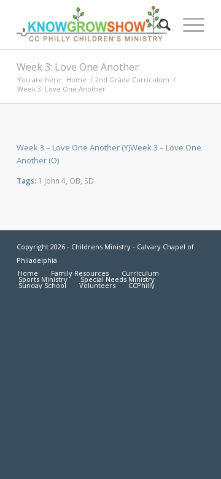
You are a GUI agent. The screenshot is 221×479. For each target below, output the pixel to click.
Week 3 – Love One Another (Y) (73, 147)
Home (76, 79)
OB (74, 180)
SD (89, 180)
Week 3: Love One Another (78, 67)
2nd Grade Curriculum (132, 79)
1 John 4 (52, 180)
